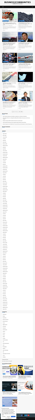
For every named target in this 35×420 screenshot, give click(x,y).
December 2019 (5, 205)
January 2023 (5, 150)
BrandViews (4, 317)
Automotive (4, 314)
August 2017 (5, 252)
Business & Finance (5, 61)
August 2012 (5, 288)
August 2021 (5, 172)
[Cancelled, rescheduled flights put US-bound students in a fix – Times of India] (25, 58)
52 (19, 111)
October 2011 (5, 305)
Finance (4, 333)
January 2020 (5, 203)
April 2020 (4, 198)
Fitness (4, 334)
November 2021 (5, 167)
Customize (3, 416)
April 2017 (4, 259)
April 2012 (4, 295)
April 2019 (4, 218)
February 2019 (5, 222)
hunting (4, 338)
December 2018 (5, 225)
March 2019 (4, 220)
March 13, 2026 (11, 394)
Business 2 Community (5, 25)
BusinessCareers (5, 321)
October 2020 (5, 188)
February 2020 (5, 201)
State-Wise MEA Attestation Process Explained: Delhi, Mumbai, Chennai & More (14, 122)
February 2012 (5, 298)
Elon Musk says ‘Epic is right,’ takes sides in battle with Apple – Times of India (25, 43)
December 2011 (5, 302)
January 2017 (5, 264)
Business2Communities (17, 2)
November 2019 (5, 206)
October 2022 (5, 155)
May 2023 (4, 147)
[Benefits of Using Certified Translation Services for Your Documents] (9, 386)
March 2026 (4, 135)
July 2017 (4, 254)
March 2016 (4, 281)
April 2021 (4, 179)
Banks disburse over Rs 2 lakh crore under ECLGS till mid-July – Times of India (9, 102)
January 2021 (5, 184)
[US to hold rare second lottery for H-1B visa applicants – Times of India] (9, 77)
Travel (4, 355)
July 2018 (4, 234)
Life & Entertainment (6, 343)
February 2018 (5, 242)
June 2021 (4, 176)
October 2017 (5, 249)
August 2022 (5, 159)
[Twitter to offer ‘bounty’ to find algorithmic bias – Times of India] (25, 77)
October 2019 (5, 208)
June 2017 (4, 256)
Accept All (13, 416)
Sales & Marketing (5, 350)
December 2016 (5, 266)
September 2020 (5, 189)
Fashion (4, 331)
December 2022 (5, 152)
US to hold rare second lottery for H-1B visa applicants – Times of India (9, 83)
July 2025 (4, 138)
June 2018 (4, 235)
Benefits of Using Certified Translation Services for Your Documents (12, 120)
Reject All (8, 416)
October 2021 (5, 169)
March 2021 (4, 181)
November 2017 (5, 247)
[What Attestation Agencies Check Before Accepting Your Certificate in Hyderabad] (9, 370)
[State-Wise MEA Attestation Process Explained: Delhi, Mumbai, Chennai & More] (25, 386)
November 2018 (5, 227)
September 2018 (5, 230)
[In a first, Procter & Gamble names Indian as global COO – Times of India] (25, 96)
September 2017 (5, 251)
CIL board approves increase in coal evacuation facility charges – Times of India (25, 23)
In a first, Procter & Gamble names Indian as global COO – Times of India (25, 102)
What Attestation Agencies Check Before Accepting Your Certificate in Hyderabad (15, 116)
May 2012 (4, 293)
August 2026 (5, 133)
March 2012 (4, 297)
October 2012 (5, 285)
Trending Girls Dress (5, 359)
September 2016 (5, 271)
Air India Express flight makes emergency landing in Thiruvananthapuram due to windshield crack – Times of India (9, 44)
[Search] (32, 7)
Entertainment (5, 329)
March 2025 (4, 142)
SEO (3, 351)
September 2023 (5, 145)
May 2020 (4, 196)
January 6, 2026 (27, 394)
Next (21, 111)
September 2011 (5, 307)
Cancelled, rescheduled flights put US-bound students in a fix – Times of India (24, 64)
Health (4, 336)
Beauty (4, 316)
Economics (4, 326)
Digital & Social (5, 324)
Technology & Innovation (6, 353)
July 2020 (4, 193)
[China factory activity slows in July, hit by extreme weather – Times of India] (9, 58)
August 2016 (5, 273)
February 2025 (5, 143)
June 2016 (4, 276)
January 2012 (5, 300)
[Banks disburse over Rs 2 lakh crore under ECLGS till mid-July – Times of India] (9, 96)
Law (3, 341)
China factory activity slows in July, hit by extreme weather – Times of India (9, 64)
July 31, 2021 (10, 25)
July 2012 (4, 290)
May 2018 (4, 237)
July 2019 (4, 213)
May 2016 (4, 278)
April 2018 (4, 239)
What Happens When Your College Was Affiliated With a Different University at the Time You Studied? (16, 118)
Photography (5, 346)
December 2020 (5, 186)
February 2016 (5, 283)
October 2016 (5, 269)
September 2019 (5, 210)
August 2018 (5, 232)
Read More (4, 30)
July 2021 (4, 174)
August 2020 (5, 191)
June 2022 (4, 162)
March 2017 (4, 261)
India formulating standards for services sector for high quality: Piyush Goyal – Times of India (9, 24)
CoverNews (20, 418)
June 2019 (4, 215)
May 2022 (4, 164)
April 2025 (4, 140)
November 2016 (5, 268)
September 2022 (5, 157)
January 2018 (5, 244)
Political (4, 348)
